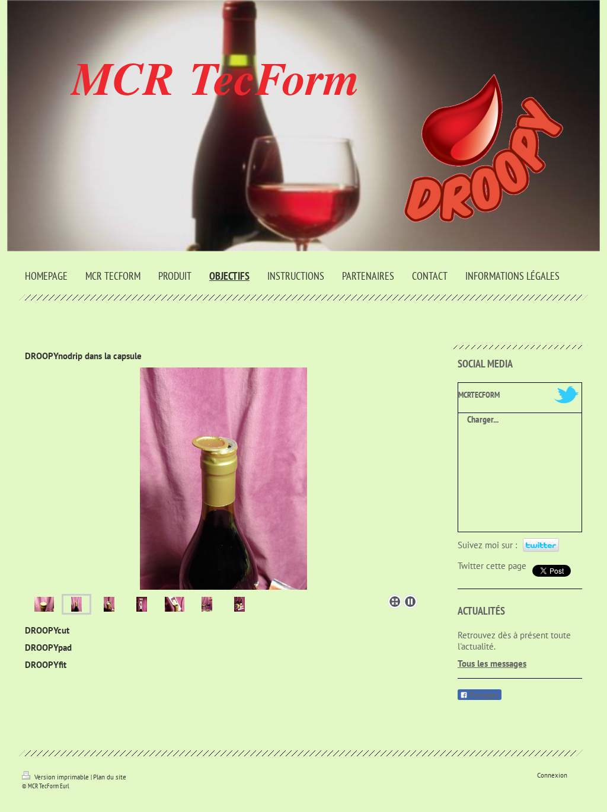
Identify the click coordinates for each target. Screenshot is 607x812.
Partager (483, 695)
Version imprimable (62, 777)
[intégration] (44, 604)
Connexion (552, 775)
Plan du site (109, 777)
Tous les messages (492, 663)
